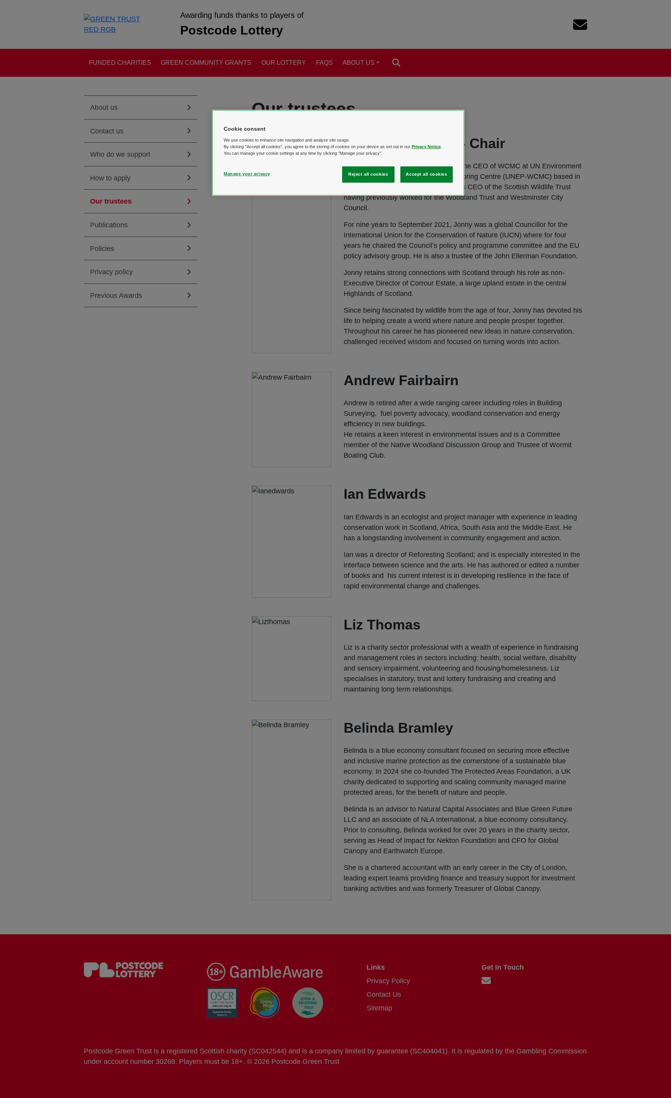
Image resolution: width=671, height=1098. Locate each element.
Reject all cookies (368, 174)
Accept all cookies (426, 174)
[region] (338, 153)
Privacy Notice (426, 146)
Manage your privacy (247, 173)
